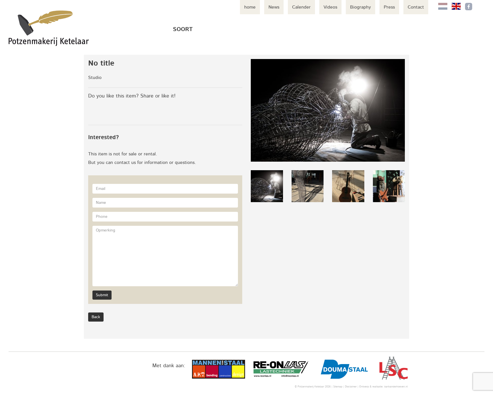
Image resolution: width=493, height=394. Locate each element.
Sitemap (337, 386)
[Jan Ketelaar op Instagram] (480, 6)
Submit (102, 295)
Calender (301, 7)
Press (389, 7)
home (250, 7)
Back (96, 317)
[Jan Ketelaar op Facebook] (468, 6)
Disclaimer (351, 386)
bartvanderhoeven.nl (396, 386)
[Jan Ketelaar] (49, 28)
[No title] (328, 110)
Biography (360, 7)
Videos (330, 7)
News (273, 7)
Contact (416, 7)
